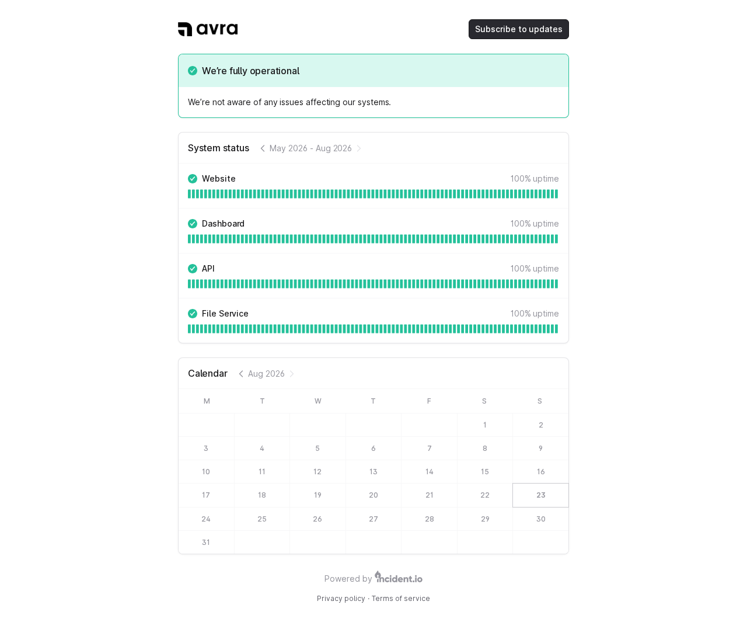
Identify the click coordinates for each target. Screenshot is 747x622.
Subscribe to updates (519, 29)
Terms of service (401, 598)
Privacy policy (341, 598)
